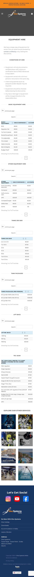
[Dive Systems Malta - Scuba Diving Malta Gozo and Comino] (17, 13)
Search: (13, 117)
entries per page (9, 111)
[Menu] (2, 14)
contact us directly (10, 51)
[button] (12, 123)
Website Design (7, 564)
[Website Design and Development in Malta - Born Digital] (17, 568)
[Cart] (32, 13)
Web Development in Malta (23, 564)
